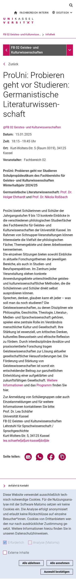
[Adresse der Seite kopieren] (62, 459)
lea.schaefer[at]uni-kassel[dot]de (26, 440)
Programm (44, 385)
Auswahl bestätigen (57, 571)
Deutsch (64, 12)
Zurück (13, 64)
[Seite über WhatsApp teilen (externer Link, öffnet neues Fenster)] (39, 459)
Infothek (50, 34)
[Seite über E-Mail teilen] (28, 459)
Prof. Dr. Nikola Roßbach (50, 197)
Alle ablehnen (31, 563)
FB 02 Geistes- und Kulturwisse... (22, 34)
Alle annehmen (60, 563)
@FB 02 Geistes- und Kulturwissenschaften (32, 127)
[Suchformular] (71, 5)
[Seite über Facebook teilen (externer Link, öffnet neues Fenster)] (51, 459)
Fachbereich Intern (34, 12)
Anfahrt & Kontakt (18, 485)
